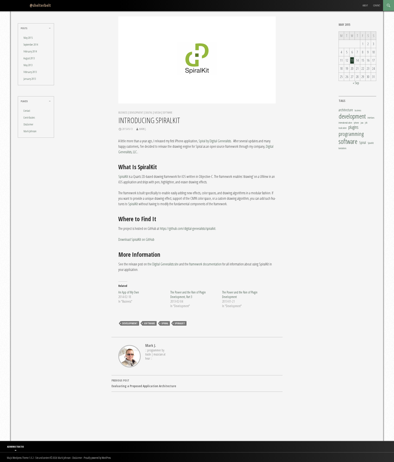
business (358, 110)
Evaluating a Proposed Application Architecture (143, 383)
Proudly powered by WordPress (97, 458)
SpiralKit (123, 176)
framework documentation (205, 264)
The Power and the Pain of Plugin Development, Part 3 (188, 294)
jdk (366, 122)
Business (122, 112)
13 (352, 60)
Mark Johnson (29, 131)
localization (343, 128)
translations (342, 148)
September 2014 (30, 45)
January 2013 (29, 79)
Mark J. (142, 129)
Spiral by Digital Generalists (215, 140)
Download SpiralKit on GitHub (136, 239)
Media (157, 112)
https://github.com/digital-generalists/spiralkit (187, 228)
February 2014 (30, 51)
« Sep (356, 83)
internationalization (345, 122)
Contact (376, 5)
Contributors (29, 117)
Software (167, 112)
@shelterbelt (40, 5)
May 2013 (28, 65)
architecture (346, 110)
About (365, 5)
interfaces (371, 117)
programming (351, 133)
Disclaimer (28, 124)
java (362, 122)
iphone (356, 122)
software (149, 323)
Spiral (164, 323)
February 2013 (30, 72)
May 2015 (28, 38)
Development (136, 112)
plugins (353, 127)
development (129, 323)
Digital (148, 112)
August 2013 (29, 58)
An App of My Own (128, 292)
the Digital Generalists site (163, 264)
